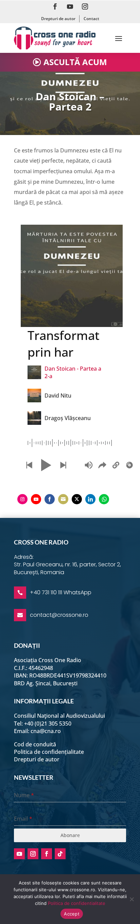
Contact (91, 18)
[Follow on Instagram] (85, 6)
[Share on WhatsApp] (104, 499)
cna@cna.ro (46, 731)
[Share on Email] (63, 499)
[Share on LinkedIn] (90, 499)
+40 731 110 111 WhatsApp (60, 592)
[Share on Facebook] (50, 499)
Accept (72, 913)
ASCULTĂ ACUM (75, 62)
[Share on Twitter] (77, 499)
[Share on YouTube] (36, 499)
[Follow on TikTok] (60, 853)
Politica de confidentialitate (76, 903)
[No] (131, 899)
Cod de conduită (35, 744)
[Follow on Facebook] (55, 6)
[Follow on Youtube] (70, 6)
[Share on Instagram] (22, 499)
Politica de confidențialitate (49, 752)
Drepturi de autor (58, 18)
